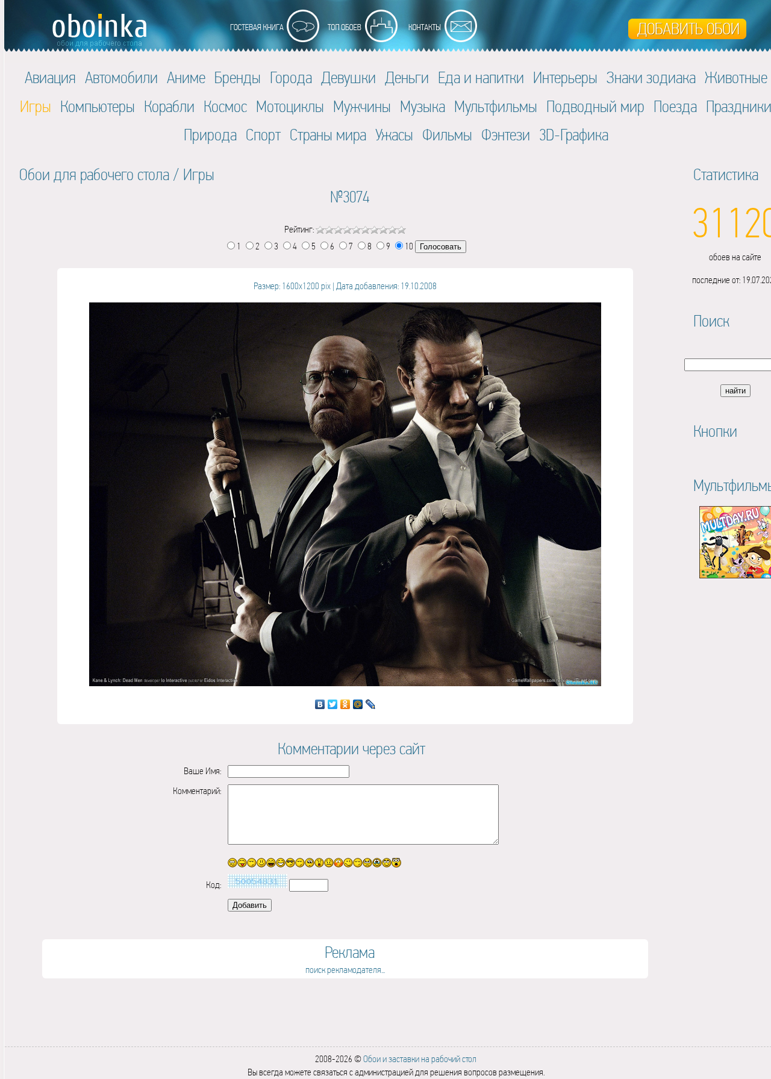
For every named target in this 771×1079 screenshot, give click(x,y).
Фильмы (447, 134)
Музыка (422, 106)
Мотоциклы (290, 106)
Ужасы (394, 134)
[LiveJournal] (370, 704)
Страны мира (328, 134)
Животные (736, 77)
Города (291, 77)
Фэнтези (505, 134)
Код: (213, 884)
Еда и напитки (481, 77)
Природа (210, 134)
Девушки (348, 77)
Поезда (675, 106)
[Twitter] (332, 704)
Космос (225, 106)
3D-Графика (573, 134)
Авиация (50, 77)
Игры (198, 174)
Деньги (407, 77)
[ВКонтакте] (320, 704)
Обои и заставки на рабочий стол (419, 1059)
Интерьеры (565, 77)
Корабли (169, 106)
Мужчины (362, 106)
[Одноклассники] (345, 704)
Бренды (237, 77)
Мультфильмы (495, 106)
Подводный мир (595, 106)
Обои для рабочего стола (94, 174)
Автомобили (121, 77)
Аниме (186, 77)
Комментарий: (197, 790)
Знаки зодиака (651, 77)
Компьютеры (97, 106)
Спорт (263, 134)
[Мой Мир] (358, 704)
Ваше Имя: (202, 771)
